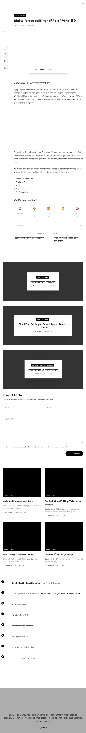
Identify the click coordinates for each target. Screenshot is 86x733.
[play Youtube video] (48, 127)
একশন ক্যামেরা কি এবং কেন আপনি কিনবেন (43, 370)
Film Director (55, 718)
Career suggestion (73, 718)
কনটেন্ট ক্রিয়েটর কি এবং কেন (20, 636)
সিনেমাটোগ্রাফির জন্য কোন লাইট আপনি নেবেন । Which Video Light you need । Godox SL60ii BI (46, 594)
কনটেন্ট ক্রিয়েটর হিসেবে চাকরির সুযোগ (22, 626)
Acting (20, 718)
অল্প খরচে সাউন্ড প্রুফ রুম (19, 604)
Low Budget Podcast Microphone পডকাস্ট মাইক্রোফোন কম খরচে (36, 583)
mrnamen (41, 69)
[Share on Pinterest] (5, 61)
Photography (56, 715)
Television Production (36, 718)
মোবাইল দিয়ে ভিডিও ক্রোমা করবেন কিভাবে (18, 501)
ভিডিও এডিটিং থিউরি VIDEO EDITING (18, 554)
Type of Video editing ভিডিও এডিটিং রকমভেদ (66, 239)
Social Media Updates (19, 715)
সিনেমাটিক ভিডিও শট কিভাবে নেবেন (43, 282)
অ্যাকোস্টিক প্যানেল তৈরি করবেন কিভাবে (23, 647)
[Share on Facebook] (5, 47)
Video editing (18, 226)
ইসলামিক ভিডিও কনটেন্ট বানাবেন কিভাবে (23, 658)
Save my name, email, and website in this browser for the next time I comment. (36, 447)
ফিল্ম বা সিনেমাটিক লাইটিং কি (20, 615)
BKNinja (44, 728)
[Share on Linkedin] (5, 68)
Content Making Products (42, 365)
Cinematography (40, 715)
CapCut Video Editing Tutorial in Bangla (63, 503)
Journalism (9, 718)
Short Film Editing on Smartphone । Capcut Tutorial (43, 326)
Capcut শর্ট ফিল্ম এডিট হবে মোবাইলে (59, 554)
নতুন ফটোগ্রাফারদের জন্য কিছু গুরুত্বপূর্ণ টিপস (29, 238)
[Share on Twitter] (5, 54)
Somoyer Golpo (43, 721)
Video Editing (20, 15)
